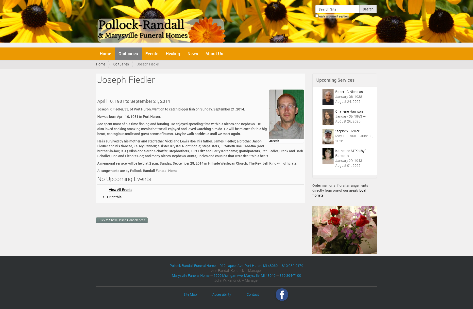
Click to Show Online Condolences (122, 220)
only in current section (334, 16)
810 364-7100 (290, 275)
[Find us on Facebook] (282, 294)
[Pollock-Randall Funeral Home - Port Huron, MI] (162, 23)
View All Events (120, 189)
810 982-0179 (292, 265)
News (192, 53)
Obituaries (128, 53)
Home (105, 53)
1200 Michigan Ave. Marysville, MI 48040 (244, 275)
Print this (114, 197)
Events (151, 53)
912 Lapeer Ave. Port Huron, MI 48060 (249, 265)
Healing (173, 53)
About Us (214, 53)
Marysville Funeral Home (190, 275)
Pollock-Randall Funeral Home (193, 265)
